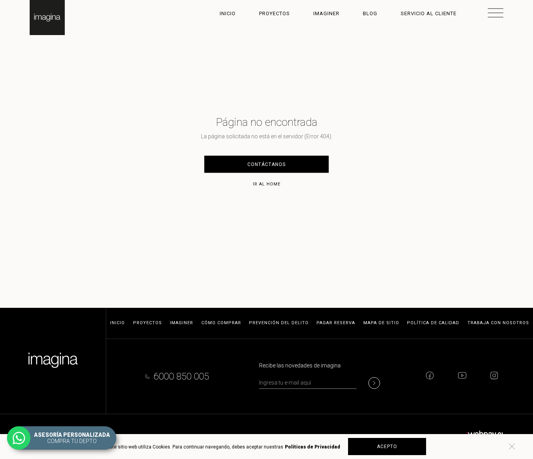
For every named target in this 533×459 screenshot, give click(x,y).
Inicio (228, 13)
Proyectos (274, 13)
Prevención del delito (279, 322)
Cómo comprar (221, 322)
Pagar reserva (335, 322)
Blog (370, 13)
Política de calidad (433, 322)
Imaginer (326, 13)
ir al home (267, 184)
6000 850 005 (181, 376)
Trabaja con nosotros (498, 322)
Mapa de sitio (381, 322)
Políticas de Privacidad (312, 447)
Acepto (387, 446)
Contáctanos (266, 164)
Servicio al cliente (429, 13)
